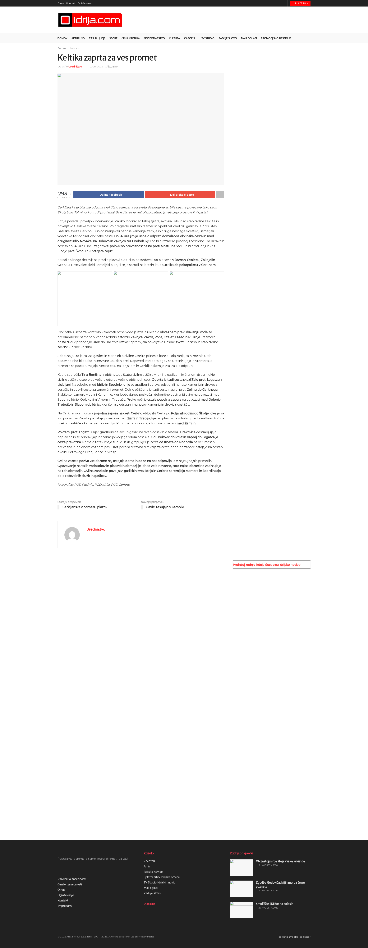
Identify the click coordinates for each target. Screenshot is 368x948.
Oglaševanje (84, 3)
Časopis (189, 38)
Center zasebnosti (70, 884)
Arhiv (147, 866)
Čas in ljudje (97, 38)
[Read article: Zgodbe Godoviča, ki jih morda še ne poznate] (241, 889)
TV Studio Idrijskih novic (159, 882)
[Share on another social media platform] (220, 194)
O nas (61, 3)
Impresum (65, 906)
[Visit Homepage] (90, 20)
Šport (113, 38)
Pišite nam (302, 3)
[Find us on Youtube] (279, 3)
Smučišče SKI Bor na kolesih (274, 904)
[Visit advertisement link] (271, 87)
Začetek (149, 861)
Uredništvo (75, 66)
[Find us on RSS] (284, 3)
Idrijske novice (153, 871)
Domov (62, 38)
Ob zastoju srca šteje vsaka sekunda (280, 861)
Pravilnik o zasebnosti (72, 879)
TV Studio (208, 38)
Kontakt (70, 3)
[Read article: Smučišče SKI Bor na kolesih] (241, 910)
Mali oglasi (151, 888)
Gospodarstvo (154, 38)
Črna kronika (131, 38)
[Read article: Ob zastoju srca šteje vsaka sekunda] (241, 867)
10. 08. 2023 (96, 66)
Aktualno (78, 38)
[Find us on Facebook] (270, 3)
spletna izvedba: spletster (294, 936)
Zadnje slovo (152, 893)
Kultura (174, 38)
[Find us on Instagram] (275, 3)
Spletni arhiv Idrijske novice (162, 877)
